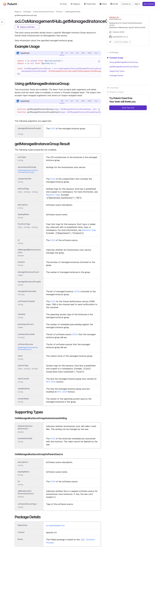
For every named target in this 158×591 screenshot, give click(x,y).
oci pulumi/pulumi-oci (55, 525)
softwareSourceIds (26, 334)
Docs (65, 4)
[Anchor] (41, 46)
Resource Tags (53, 195)
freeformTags (24, 224)
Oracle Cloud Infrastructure (43, 12)
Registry (76, 4)
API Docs (59, 12)
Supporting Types (116, 71)
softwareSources (25, 344)
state (20, 356)
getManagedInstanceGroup (26, 15)
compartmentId (24, 179)
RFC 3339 (51, 382)
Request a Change (117, 92)
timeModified (24, 389)
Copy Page (114, 88)
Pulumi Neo (91, 4)
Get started (149, 4)
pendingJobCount (26, 324)
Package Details (116, 75)
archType (22, 157)
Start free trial (128, 108)
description (23, 205)
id (18, 240)
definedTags (23, 189)
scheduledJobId (25, 438)
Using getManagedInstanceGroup (123, 62)
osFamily (21, 314)
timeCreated (23, 379)
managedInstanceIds (27, 291)
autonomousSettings (27, 167)
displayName (23, 214)
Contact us (126, 4)
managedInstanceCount (28, 272)
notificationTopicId (26, 301)
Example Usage (116, 58)
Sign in (137, 4)
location (21, 262)
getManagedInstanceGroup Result (123, 67)
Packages (27, 12)
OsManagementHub (72, 12)
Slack (104, 4)
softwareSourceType (27, 504)
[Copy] (99, 61)
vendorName (23, 399)
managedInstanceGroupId (29, 128)
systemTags (23, 365)
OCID (52, 128)
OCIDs (77, 291)
